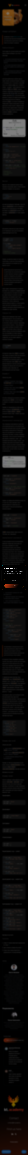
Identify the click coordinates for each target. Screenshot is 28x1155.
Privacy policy (12, 575)
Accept (14, 585)
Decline (14, 580)
